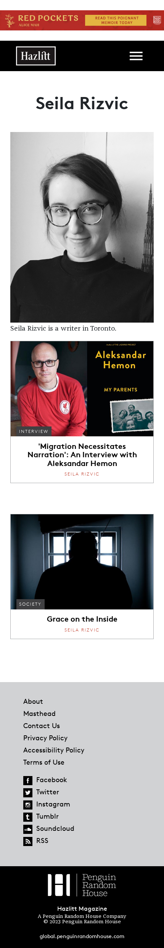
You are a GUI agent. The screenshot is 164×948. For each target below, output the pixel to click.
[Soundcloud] (27, 829)
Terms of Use (43, 762)
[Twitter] (27, 792)
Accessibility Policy (53, 750)
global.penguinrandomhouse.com (82, 936)
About (33, 701)
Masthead (39, 713)
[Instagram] (27, 805)
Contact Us (41, 725)
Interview (33, 431)
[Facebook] (27, 780)
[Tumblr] (27, 817)
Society (30, 604)
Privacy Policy (45, 737)
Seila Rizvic (82, 474)
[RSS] (27, 841)
